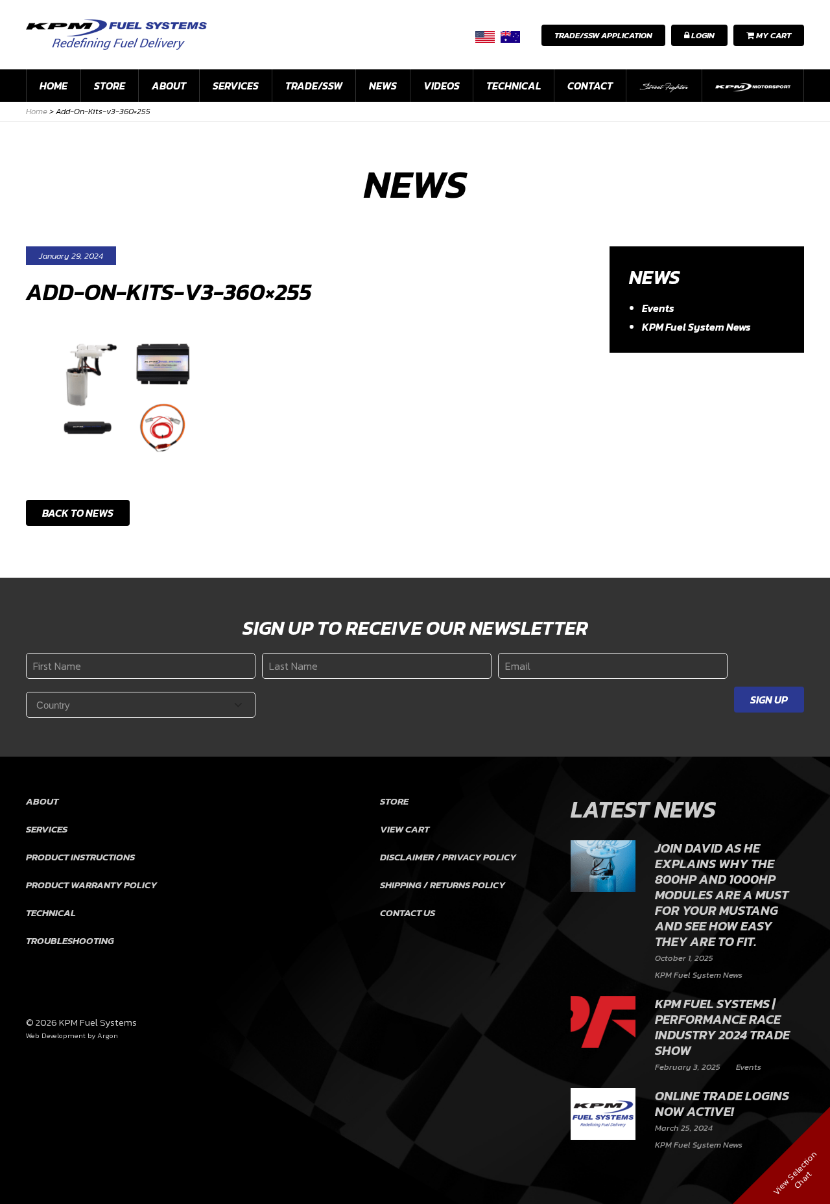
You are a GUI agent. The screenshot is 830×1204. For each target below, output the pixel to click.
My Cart (772, 35)
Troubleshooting (70, 940)
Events (658, 308)
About (169, 85)
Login (702, 35)
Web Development (56, 1035)
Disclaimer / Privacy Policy (448, 856)
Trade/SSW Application (603, 35)
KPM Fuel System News (696, 327)
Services (236, 85)
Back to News (77, 513)
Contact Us (407, 912)
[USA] (485, 36)
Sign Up (769, 699)
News (383, 85)
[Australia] (510, 36)
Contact (590, 85)
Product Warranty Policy (91, 884)
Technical (513, 85)
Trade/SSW (313, 85)
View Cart (404, 828)
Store (109, 85)
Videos (441, 85)
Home (53, 85)
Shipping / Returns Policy (442, 884)
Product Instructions (80, 856)
